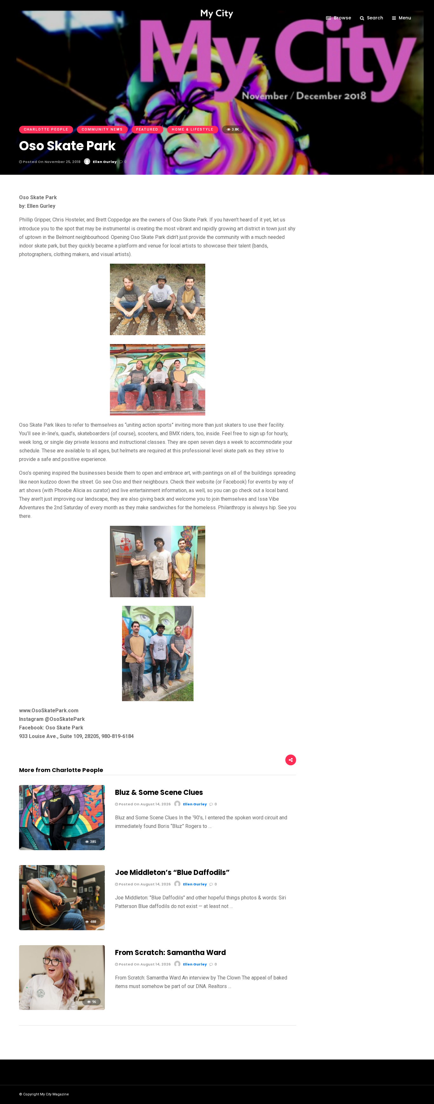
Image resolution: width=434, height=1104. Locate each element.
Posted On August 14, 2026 (144, 804)
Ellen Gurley (105, 161)
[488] (62, 928)
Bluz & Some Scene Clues (159, 792)
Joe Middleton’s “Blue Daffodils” (172, 872)
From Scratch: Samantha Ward (170, 953)
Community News (102, 129)
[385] (62, 848)
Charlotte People (46, 129)
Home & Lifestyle (193, 129)
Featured (147, 129)
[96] (62, 1008)
